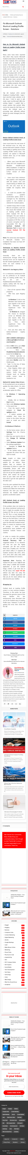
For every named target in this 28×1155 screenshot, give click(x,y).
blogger (7, 925)
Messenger (15, 643)
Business (7, 930)
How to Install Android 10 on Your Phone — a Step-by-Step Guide (18, 1047)
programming (8, 957)
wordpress (7, 984)
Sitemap (22, 1142)
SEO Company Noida (10, 962)
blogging (7, 927)
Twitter (15, 618)
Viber (15, 647)
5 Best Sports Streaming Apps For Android (13, 811)
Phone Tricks (8, 952)
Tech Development (10, 969)
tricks (6, 34)
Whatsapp (15, 632)
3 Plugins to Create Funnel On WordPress (18, 1062)
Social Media (8, 967)
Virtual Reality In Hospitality (10, 729)
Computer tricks (9, 932)
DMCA (22, 1139)
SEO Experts (8, 964)
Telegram (15, 636)
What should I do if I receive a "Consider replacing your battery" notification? (18, 912)
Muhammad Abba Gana (19, 669)
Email (15, 640)
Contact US (14, 1139)
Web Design (8, 979)
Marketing (7, 949)
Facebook (15, 622)
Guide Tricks (12, 1150)
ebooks (7, 940)
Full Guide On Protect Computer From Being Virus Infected (13, 755)
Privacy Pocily (7, 1142)
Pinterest (15, 628)
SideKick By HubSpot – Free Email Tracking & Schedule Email (17, 896)
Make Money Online (10, 947)
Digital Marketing (9, 937)
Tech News (7, 972)
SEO (6, 959)
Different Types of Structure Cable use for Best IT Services (13, 784)
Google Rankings (9, 942)
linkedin (15, 625)
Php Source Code (9, 954)
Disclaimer (15, 1142)
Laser (6, 945)
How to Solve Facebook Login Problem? (18, 903)
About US (7, 1139)
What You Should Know (11, 982)
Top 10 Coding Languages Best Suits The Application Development (17, 1055)
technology (8, 974)
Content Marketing (10, 935)
